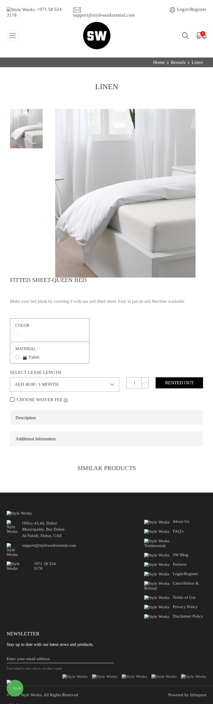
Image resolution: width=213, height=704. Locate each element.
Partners (180, 564)
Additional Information (36, 438)
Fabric (34, 357)
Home (159, 62)
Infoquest (197, 695)
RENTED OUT (179, 382)
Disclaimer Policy (188, 616)
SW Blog (180, 555)
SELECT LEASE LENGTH (35, 372)
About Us (181, 521)
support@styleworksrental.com (104, 15)
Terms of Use (184, 597)
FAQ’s (178, 531)
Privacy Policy (185, 607)
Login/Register (191, 9)
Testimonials (155, 545)
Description (26, 417)
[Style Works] (97, 35)
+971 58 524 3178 (34, 12)
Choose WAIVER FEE (40, 399)
